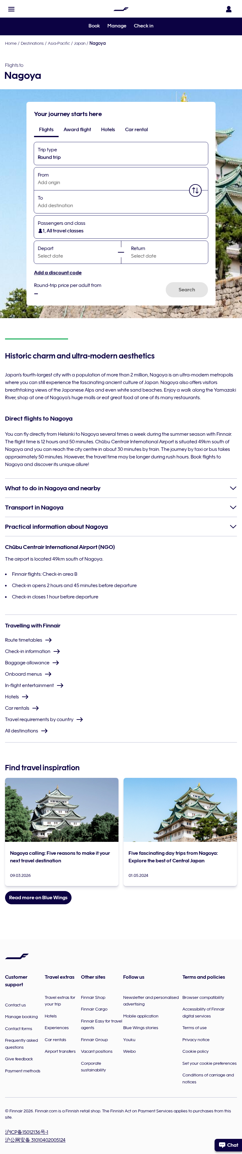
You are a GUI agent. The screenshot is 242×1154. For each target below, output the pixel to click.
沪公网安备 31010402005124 (35, 1140)
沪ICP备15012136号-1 (26, 1132)
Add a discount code (58, 273)
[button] (11, 9)
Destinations (32, 43)
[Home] (121, 9)
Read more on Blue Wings (38, 897)
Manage (116, 26)
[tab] (46, 129)
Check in (143, 26)
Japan (79, 43)
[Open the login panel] (229, 9)
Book (94, 26)
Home (11, 43)
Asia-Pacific (59, 43)
